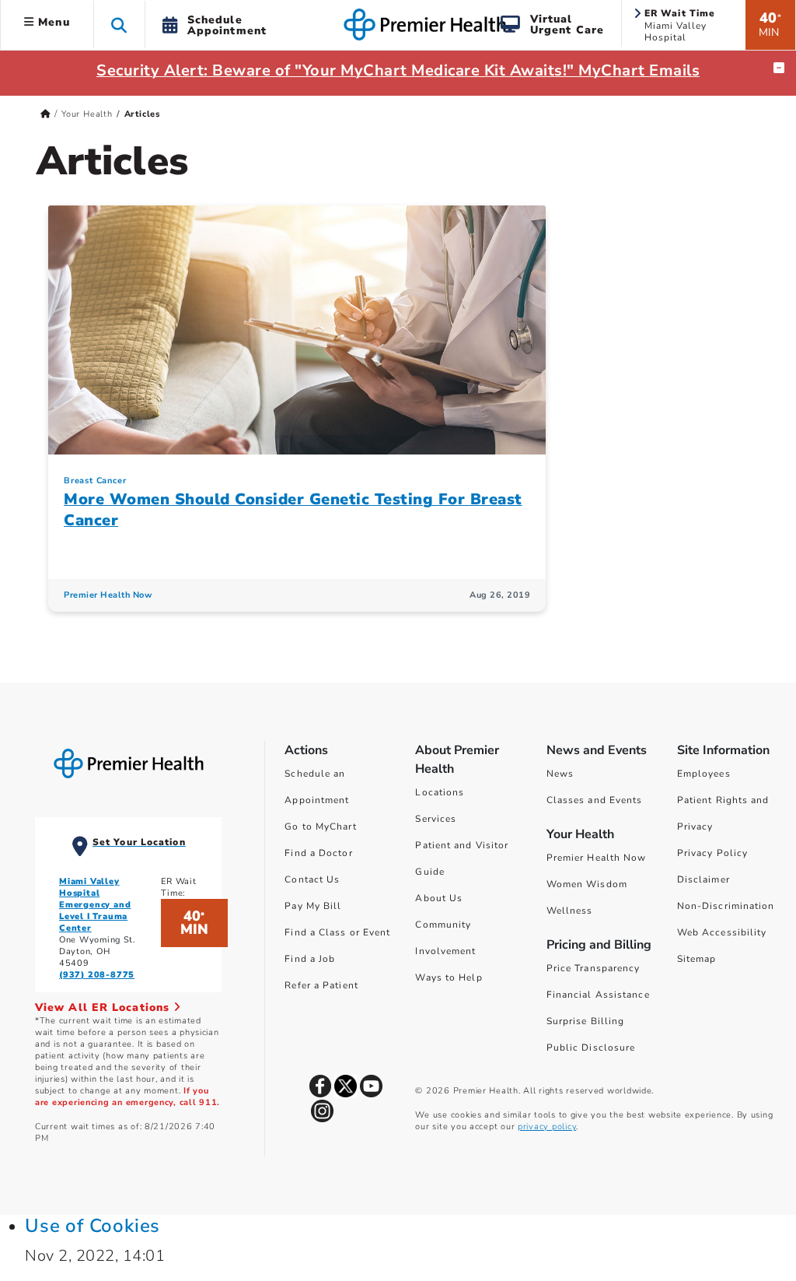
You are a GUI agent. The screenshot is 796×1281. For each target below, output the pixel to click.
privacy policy (547, 1126)
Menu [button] (52, 22)
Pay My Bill (313, 906)
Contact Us (312, 879)
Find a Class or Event (337, 932)
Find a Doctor (318, 853)
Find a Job (310, 959)
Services (435, 818)
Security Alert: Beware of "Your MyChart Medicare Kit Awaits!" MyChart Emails (398, 70)
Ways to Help (448, 977)
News (560, 773)
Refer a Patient (321, 985)
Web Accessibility (722, 932)
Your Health (87, 114)
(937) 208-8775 (96, 975)
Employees (704, 773)
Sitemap (697, 959)
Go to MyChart (320, 826)
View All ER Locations (104, 1007)
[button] (119, 24)
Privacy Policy (712, 853)
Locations (439, 792)
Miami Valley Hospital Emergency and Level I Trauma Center (95, 905)
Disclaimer (703, 879)
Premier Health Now (108, 595)
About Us (439, 898)
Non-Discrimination (726, 906)
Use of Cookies (92, 1225)
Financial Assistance (598, 994)
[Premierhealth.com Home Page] (45, 114)
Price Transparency (593, 968)
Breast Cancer (95, 480)
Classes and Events (594, 800)
